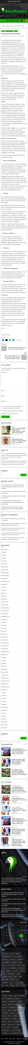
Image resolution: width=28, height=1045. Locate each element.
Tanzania (12, 979)
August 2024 (4, 619)
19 (10, 935)
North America (5, 1018)
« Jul (2, 943)
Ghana (18, 965)
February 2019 (4, 724)
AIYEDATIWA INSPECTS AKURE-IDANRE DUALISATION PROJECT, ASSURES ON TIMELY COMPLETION (12, 502)
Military (8, 970)
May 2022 (3, 698)
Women (15, 30)
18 (6, 935)
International (5, 1012)
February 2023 (4, 672)
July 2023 (3, 657)
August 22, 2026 (16, 793)
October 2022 (4, 684)
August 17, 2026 (16, 434)
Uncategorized (14, 1033)
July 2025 (3, 587)
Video (7, 985)
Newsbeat (22, 970)
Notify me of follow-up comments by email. (13, 411)
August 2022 (4, 689)
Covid (13, 956)
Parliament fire (11, 973)
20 (14, 935)
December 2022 (5, 678)
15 (21, 932)
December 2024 (5, 607)
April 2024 (3, 631)
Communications (12, 1001)
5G (3, 953)
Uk (3, 985)
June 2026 (3, 555)
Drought (16, 1004)
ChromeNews (10, 1043)
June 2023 (3, 660)
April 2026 (3, 561)
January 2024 (4, 640)
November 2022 (5, 681)
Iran (8, 968)
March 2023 (4, 669)
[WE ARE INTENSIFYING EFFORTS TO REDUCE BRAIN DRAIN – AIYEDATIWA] (6, 440)
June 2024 (3, 625)
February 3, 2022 (13, 36)
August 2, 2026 (16, 444)
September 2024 (5, 616)
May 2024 (3, 628)
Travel (19, 785)
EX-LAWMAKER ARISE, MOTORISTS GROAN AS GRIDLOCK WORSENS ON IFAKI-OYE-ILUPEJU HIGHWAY (12, 486)
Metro (9, 1015)
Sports (15, 976)
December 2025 (5, 572)
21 (17, 935)
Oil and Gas (14, 1018)
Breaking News (9, 998)
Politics (18, 973)
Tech (17, 979)
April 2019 (3, 719)
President (4, 976)
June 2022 (3, 695)
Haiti (23, 965)
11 (6, 932)
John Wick (4, 528)
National (13, 838)
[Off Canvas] (1, 20)
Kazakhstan (14, 968)
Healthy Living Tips (9, 30)
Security (19, 1024)
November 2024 (5, 610)
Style (20, 976)
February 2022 (4, 707)
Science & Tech (14, 827)
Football (13, 965)
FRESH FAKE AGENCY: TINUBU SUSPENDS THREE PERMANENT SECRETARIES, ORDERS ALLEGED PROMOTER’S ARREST (19, 842)
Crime (19, 1001)
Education (20, 959)
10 (3, 932)
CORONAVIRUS (6, 956)
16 (24, 932)
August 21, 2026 (16, 803)
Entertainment (5, 962)
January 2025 (4, 605)
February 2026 (4, 566)
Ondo (13, 817)
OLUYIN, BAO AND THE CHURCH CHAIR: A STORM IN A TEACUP (19, 800)
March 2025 (4, 599)
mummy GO (15, 970)
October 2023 (4, 648)
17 (3, 935)
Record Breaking (17, 1021)
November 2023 (5, 645)
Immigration (15, 1010)
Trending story (18, 807)
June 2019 (3, 716)
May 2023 (3, 663)
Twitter (20, 982)
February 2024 (4, 637)
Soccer (10, 976)
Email (3, 396)
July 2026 (3, 552)
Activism (10, 995)
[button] (4, 20)
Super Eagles (5, 979)
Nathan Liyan (5, 523)
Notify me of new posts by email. (10, 413)
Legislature (19, 1012)
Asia (3, 998)
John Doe (4, 537)
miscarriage (7, 334)
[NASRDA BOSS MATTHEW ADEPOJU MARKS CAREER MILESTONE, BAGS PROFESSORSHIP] (6, 762)
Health (3, 30)
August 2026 (4, 549)
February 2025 (4, 602)
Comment (4, 372)
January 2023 (4, 675)
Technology (5, 982)
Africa (7, 953)
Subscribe (26, 21)
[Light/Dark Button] (21, 20)
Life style (4, 1015)
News (21, 1015)
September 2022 (5, 686)
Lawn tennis (21, 968)
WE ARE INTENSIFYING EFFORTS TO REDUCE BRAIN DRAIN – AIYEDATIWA (19, 441)
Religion (4, 1024)
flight (3, 965)
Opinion (13, 796)
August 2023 (4, 654)
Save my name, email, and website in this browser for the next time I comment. (12, 407)
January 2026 (4, 569)
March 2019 (4, 722)
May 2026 (3, 558)
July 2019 (3, 713)
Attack (12, 953)
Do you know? (12, 959)
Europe (19, 1007)
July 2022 (3, 692)
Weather (12, 985)
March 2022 (4, 704)
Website (3, 401)
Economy (22, 1004)
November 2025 (5, 575)
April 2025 (3, 596)
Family (3, 1010)
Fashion (20, 962)
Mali (3, 970)
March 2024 (4, 634)
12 (10, 932)
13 (14, 932)
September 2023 (5, 651)
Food (8, 965)
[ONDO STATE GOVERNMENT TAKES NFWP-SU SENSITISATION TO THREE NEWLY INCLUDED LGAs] (6, 430)
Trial (16, 982)
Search (4, 471)
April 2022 (3, 701)
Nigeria (4, 973)
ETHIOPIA (13, 962)
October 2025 (4, 578)
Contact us (24, 1038)
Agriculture (22, 995)
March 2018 (4, 727)
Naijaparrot (5, 36)
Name (3, 390)
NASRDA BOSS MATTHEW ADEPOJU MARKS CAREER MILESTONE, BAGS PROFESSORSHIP (18, 831)
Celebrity (4, 1001)
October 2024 (4, 613)
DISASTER (4, 959)
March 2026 (4, 564)
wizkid (23, 985)
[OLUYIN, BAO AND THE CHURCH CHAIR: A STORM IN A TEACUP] (6, 799)
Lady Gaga (4, 533)
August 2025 (4, 584)
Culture (4, 1004)
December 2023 (5, 643)
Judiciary (12, 1012)
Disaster (10, 1004)
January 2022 (4, 710)
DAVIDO (19, 956)
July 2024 (3, 622)
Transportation (14, 785)
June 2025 (3, 590)
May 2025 (3, 593)
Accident (4, 995)
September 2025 (5, 581)
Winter (18, 985)
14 (17, 932)
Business (18, 953)
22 (21, 935)
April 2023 (3, 666)
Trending (16, 796)
